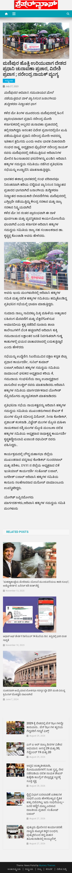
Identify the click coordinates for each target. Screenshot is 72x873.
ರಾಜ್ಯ (39, 869)
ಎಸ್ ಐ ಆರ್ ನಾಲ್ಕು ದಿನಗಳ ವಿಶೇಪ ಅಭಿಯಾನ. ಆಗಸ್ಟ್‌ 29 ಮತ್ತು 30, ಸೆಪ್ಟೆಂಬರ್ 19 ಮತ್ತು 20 (44, 748)
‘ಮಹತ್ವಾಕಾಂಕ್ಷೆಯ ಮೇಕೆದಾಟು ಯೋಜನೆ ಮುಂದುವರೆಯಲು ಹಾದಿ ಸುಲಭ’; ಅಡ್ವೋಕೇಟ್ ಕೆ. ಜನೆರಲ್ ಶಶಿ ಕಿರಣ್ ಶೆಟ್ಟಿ (36, 583)
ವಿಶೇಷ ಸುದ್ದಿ (61, 869)
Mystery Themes (47, 865)
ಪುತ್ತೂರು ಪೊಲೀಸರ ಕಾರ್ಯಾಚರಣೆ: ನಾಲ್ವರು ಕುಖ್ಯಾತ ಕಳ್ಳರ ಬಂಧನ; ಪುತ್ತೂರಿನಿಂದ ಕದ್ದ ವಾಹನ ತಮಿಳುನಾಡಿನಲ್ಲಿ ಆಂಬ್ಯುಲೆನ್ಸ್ (45, 833)
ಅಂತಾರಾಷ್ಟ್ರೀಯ (14, 869)
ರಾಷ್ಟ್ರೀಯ (9, 80)
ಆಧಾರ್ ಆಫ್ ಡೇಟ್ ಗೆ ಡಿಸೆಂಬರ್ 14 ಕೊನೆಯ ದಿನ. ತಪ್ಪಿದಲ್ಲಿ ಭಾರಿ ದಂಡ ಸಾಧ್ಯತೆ (35, 638)
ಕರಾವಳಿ (49, 869)
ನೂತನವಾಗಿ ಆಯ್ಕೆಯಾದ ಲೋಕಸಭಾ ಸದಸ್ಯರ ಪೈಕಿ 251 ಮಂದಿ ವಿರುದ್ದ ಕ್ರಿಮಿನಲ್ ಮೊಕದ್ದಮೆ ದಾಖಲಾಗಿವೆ (34, 692)
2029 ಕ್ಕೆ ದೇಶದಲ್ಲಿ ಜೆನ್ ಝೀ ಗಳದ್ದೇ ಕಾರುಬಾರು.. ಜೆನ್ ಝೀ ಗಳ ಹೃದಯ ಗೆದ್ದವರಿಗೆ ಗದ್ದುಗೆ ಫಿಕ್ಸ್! (45, 727)
